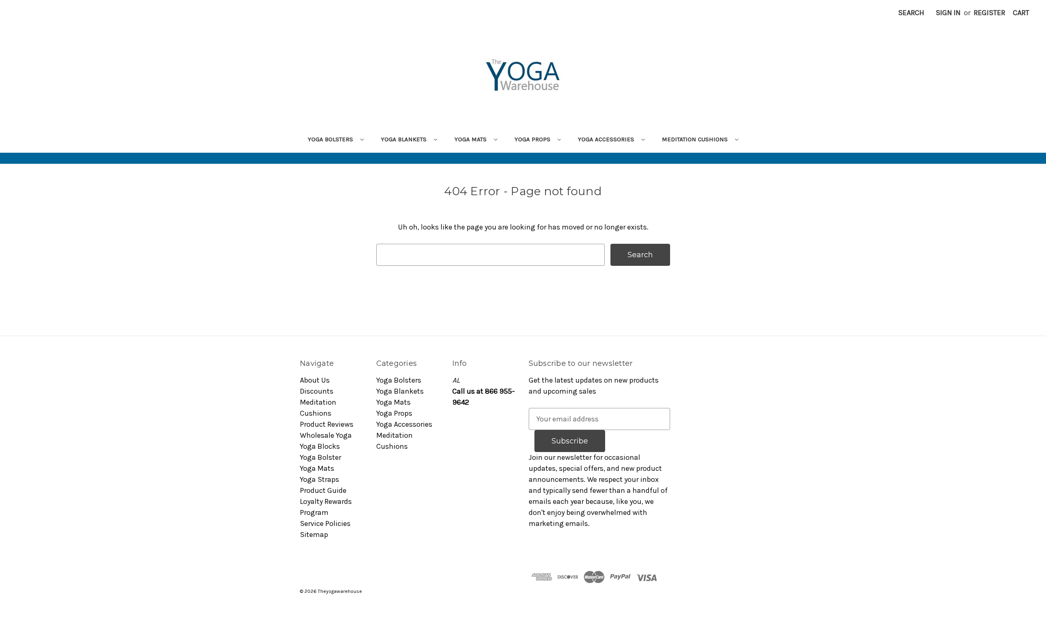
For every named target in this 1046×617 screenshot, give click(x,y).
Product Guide (323, 490)
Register (989, 12)
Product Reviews (326, 424)
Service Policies (325, 523)
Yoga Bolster (320, 457)
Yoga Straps (319, 479)
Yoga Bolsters (331, 139)
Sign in (948, 12)
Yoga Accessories (607, 139)
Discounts (316, 391)
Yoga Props (533, 139)
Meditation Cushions (695, 139)
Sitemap (314, 534)
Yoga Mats (471, 139)
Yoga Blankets (404, 139)
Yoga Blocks (320, 446)
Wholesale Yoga (326, 435)
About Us (315, 380)
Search (911, 12)
